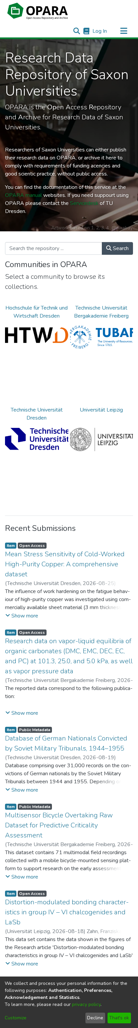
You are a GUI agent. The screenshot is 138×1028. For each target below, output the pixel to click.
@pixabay (122, 228)
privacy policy (86, 1004)
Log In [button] (100, 31)
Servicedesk (84, 203)
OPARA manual (23, 195)
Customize (15, 1018)
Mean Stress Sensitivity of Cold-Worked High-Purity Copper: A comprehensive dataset (65, 564)
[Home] (37, 11)
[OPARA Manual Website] (86, 31)
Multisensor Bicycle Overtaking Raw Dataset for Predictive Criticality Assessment (59, 825)
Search (120, 248)
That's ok (119, 1018)
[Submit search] (76, 31)
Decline (95, 1018)
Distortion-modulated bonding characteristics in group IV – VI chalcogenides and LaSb (67, 912)
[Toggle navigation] (123, 31)
